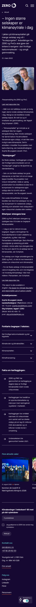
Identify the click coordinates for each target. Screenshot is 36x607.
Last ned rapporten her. (11, 104)
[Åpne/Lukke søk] (27, 5)
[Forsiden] (9, 5)
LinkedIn (5, 583)
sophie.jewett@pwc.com (21, 306)
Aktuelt (6, 12)
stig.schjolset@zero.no (15, 314)
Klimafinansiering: (8, 358)
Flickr (4, 586)
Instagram (6, 579)
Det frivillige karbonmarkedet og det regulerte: (15, 335)
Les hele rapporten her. (11, 280)
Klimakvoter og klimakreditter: (13, 344)
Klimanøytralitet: (8, 351)
